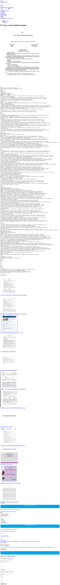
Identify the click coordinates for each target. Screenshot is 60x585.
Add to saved (10, 18)
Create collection (4, 522)
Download (2, 502)
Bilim (4, 20)
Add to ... (2, 17)
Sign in (1, 511)
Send (5, 583)
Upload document (3, 7)
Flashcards (2, 10)
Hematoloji (5, 22)
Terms (5, 542)
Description (4, 514)
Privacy (2, 542)
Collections (7, 10)
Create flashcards (10, 7)
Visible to (2, 519)
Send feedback (3, 549)
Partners (4, 540)
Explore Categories (4, 2)
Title (1, 512)
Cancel (2, 583)
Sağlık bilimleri (5, 21)
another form (10, 558)
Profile (1, 16)
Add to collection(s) (4, 18)
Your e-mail (2, 569)
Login (1, 6)
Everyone (4, 520)
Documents (2, 535)
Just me (3, 521)
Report (1, 540)
